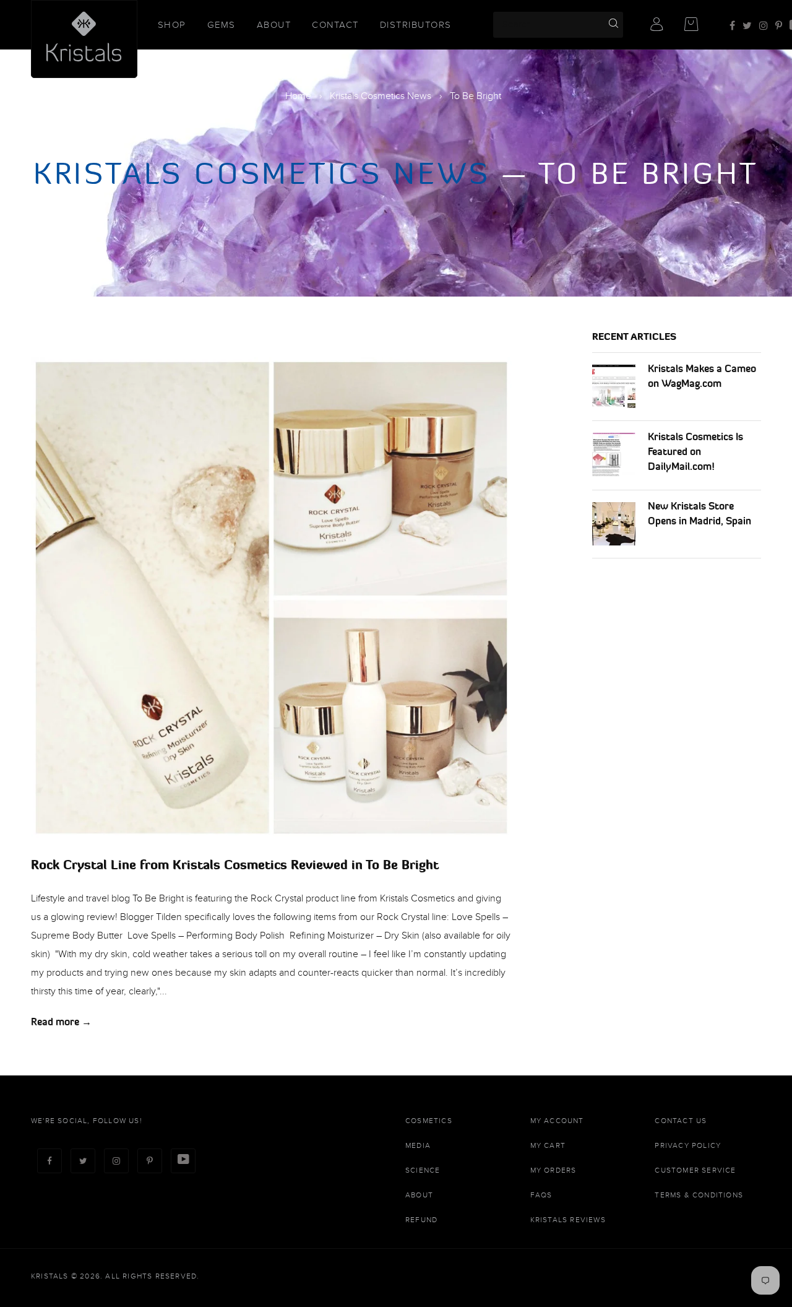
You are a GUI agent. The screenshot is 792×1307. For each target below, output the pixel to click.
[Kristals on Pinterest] (778, 26)
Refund (421, 1219)
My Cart (548, 1145)
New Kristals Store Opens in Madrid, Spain (699, 513)
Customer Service (695, 1170)
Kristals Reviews (568, 1219)
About (274, 24)
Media (418, 1145)
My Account (557, 1120)
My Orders (553, 1170)
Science (422, 1170)
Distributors (416, 24)
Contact (335, 24)
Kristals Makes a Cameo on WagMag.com (702, 375)
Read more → (61, 1021)
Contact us (681, 1120)
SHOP (172, 24)
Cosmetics (428, 1120)
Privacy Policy (688, 1145)
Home (298, 96)
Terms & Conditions (699, 1195)
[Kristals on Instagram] (763, 26)
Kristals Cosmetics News (380, 96)
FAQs (541, 1195)
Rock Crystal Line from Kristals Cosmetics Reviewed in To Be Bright (235, 864)
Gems (221, 24)
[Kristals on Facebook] (732, 26)
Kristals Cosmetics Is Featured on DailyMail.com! (695, 451)
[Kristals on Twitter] (747, 26)
